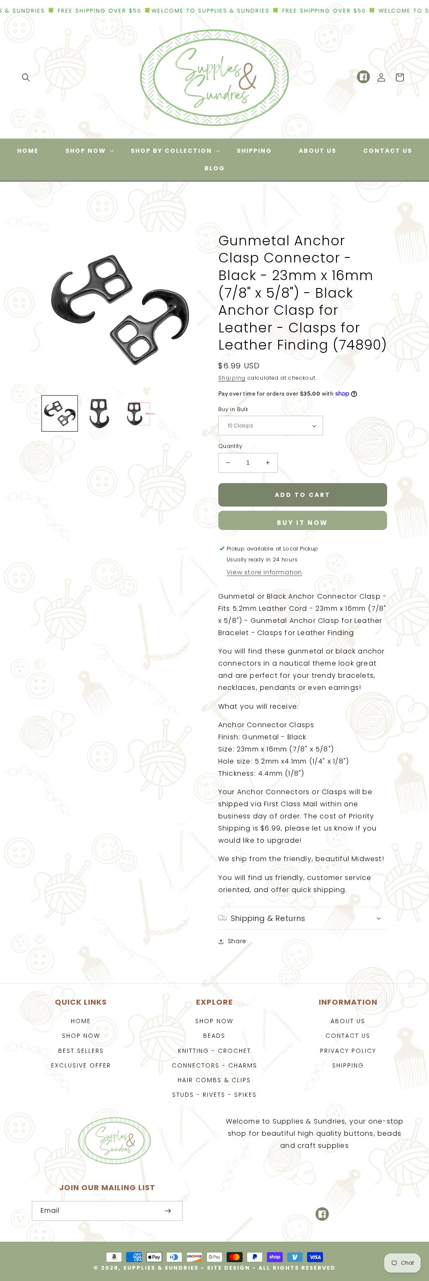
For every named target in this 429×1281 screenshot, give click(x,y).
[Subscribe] (167, 1211)
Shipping (232, 377)
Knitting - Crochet (214, 1051)
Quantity (230, 446)
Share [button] (237, 941)
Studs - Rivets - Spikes (214, 1095)
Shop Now (81, 1035)
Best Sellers (81, 1051)
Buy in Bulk (233, 409)
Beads (214, 1035)
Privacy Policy (348, 1051)
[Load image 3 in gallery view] (139, 413)
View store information (264, 572)
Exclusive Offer (81, 1065)
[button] (26, 77)
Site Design (228, 1267)
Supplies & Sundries (161, 1267)
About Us (348, 1021)
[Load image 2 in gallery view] (99, 413)
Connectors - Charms (214, 1065)
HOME (81, 1021)
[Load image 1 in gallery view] (60, 413)
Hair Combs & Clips (214, 1080)
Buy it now (302, 522)
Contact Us (348, 1035)
